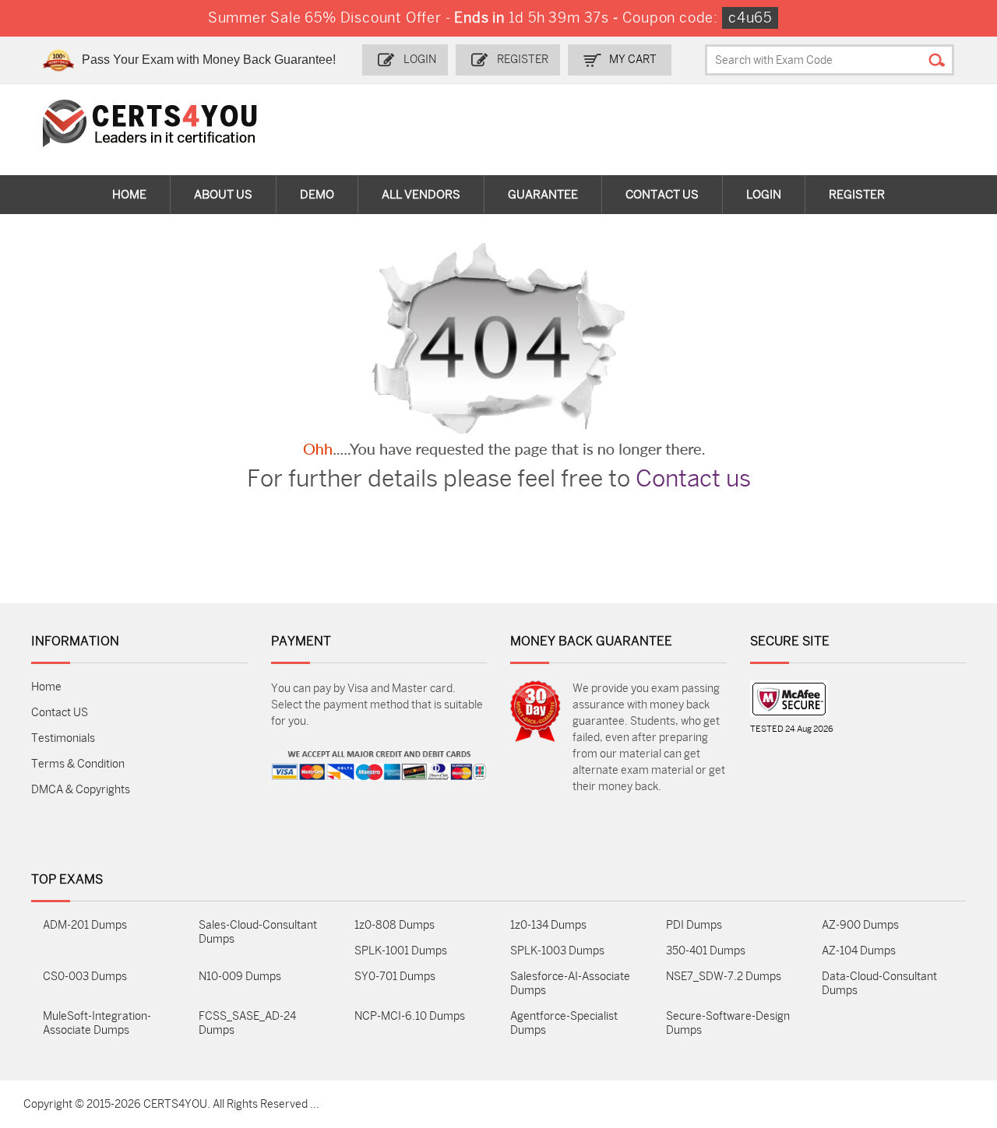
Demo (317, 194)
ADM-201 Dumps (85, 925)
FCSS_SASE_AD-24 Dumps (247, 1023)
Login (419, 59)
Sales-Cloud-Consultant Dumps (258, 932)
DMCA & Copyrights (80, 790)
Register (522, 59)
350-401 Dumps (705, 951)
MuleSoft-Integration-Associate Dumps (97, 1023)
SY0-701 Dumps (394, 976)
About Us (223, 194)
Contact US (59, 713)
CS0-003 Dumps (85, 976)
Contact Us (662, 194)
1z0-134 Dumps (548, 925)
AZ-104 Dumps (859, 951)
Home (129, 194)
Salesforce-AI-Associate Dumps (570, 983)
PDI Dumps (694, 925)
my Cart (633, 59)
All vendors (421, 194)
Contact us (693, 479)
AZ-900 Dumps (860, 925)
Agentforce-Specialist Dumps (564, 1023)
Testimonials (63, 738)
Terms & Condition (78, 764)
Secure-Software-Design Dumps (728, 1023)
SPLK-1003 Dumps (557, 951)
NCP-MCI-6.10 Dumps (409, 1016)
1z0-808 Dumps (394, 925)
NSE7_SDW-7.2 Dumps (723, 976)
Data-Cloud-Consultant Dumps (879, 983)
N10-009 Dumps (240, 976)
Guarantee (543, 194)
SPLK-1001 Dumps (400, 951)
